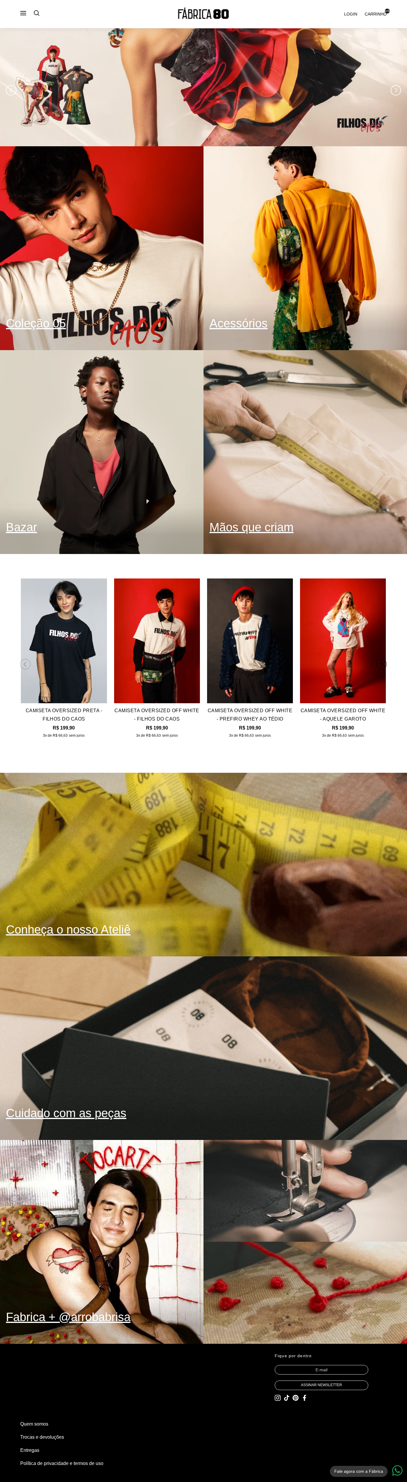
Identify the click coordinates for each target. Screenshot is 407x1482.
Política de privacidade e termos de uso (61, 1463)
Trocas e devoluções (42, 1437)
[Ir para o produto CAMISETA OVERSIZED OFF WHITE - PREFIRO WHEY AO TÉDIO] (250, 640)
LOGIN (350, 14)
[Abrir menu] (23, 13)
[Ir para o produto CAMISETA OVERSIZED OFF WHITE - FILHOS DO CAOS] (157, 640)
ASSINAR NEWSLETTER (321, 1385)
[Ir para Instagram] (278, 1399)
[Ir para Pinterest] (296, 1399)
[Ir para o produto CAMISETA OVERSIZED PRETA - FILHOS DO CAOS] (64, 640)
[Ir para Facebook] (304, 1399)
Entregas (29, 1450)
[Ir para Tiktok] (287, 1399)
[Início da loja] (203, 14)
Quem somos (34, 1423)
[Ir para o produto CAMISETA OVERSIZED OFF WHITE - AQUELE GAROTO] (343, 640)
